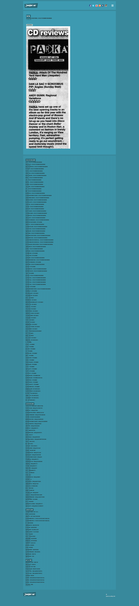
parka (28, 16)
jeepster (30, 5)
